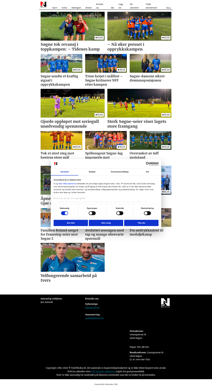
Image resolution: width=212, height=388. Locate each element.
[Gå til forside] (43, 5)
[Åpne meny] (168, 4)
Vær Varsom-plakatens (103, 371)
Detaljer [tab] (92, 172)
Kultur (64, 7)
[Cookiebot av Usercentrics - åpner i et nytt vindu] (148, 164)
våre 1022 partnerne (68, 184)
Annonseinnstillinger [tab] (120, 172)
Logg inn (121, 6)
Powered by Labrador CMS (106, 384)
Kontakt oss (99, 6)
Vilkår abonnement (151, 6)
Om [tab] (147, 172)
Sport (54, 7)
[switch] (92, 213)
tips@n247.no (92, 307)
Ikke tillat (71, 223)
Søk (112, 7)
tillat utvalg (106, 223)
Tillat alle (141, 223)
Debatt (88, 7)
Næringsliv (76, 7)
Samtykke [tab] (64, 172)
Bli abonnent (134, 6)
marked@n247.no (94, 318)
